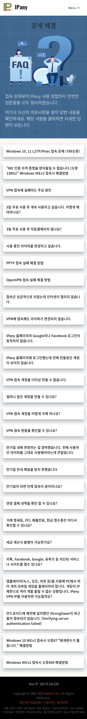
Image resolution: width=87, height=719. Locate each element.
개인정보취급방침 (30, 702)
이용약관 (49, 702)
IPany (19, 7)
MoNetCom (52, 693)
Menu (72, 8)
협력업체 (62, 702)
